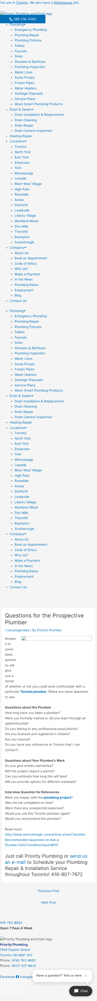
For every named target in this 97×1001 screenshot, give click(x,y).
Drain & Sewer (20, 109)
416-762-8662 (11, 923)
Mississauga (24, 173)
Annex (19, 200)
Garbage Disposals (29, 93)
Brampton (22, 237)
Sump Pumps (25, 77)
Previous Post (48, 891)
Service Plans (25, 99)
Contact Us (18, 301)
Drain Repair (24, 125)
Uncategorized (18, 630)
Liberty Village (25, 215)
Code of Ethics (26, 263)
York (18, 168)
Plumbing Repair (27, 35)
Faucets (21, 51)
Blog (18, 295)
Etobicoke (22, 162)
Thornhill (21, 231)
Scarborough (24, 242)
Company (17, 247)
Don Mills (21, 226)
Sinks (19, 56)
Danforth (21, 205)
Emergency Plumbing (31, 30)
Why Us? (21, 269)
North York (23, 152)
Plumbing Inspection (30, 67)
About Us (21, 253)
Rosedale (21, 194)
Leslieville (22, 210)
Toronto (20, 146)
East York (22, 157)
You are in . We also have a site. (39, 2)
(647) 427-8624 (24, 966)
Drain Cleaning (26, 120)
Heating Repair (21, 136)
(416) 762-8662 (24, 960)
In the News (24, 279)
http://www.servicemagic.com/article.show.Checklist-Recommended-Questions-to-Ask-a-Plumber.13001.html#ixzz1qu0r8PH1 (45, 840)
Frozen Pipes (24, 83)
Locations (17, 141)
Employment (24, 290)
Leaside (20, 178)
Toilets (19, 46)
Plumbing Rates (26, 285)
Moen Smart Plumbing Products (39, 104)
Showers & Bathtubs (30, 62)
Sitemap (6, 992)
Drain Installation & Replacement (39, 114)
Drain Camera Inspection (33, 130)
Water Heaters (25, 88)
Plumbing (17, 24)
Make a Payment (27, 274)
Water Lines (23, 72)
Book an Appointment (31, 258)
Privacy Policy (26, 992)
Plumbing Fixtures (28, 40)
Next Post (48, 902)
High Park (22, 189)
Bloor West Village (28, 184)
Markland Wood (26, 221)
